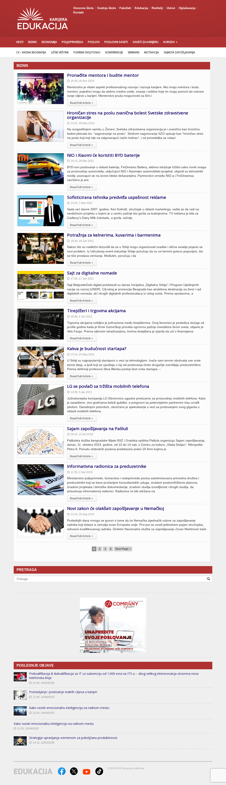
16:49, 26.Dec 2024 (80, 80)
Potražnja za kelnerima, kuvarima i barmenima (114, 235)
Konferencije (114, 52)
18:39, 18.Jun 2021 (80, 240)
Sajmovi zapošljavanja (179, 52)
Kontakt (78, 12)
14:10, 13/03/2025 (42, 742)
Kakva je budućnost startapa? (96, 348)
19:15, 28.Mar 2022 (80, 160)
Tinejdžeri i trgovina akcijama (96, 310)
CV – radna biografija (31, 52)
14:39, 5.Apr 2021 (79, 392)
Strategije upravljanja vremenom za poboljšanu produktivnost (73, 738)
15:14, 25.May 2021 (80, 354)
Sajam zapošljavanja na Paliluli (97, 428)
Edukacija (141, 8)
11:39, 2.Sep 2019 (79, 472)
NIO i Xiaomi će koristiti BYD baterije (103, 155)
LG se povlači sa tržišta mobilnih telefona (108, 386)
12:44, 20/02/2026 (42, 682)
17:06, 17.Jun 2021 (80, 278)
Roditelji (157, 8)
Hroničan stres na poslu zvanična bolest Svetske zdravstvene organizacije (127, 115)
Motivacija (151, 52)
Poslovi (94, 42)
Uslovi (171, 8)
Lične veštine (60, 52)
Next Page (123, 548)
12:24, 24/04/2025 (42, 712)
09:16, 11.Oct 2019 (80, 434)
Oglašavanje (187, 8)
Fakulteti (125, 8)
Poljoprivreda (72, 42)
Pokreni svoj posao (86, 52)
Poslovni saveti (116, 42)
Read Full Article (81, 102)
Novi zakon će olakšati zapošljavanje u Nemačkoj (115, 508)
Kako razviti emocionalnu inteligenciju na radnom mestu (69, 708)
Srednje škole (106, 8)
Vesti (19, 42)
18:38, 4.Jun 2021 (79, 316)
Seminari (133, 52)
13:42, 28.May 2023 (80, 123)
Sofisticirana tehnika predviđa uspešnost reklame (116, 197)
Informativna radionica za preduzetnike (106, 466)
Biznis (32, 42)
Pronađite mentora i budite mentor (103, 75)
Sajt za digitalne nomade (92, 273)
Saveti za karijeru (145, 42)
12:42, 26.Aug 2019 (80, 514)
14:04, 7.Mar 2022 (79, 203)
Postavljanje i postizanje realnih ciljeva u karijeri (63, 692)
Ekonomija (49, 42)
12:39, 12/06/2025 (42, 697)
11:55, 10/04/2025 (26, 728)
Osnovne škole (83, 8)
